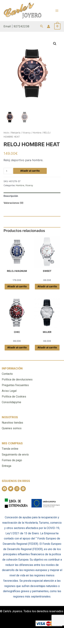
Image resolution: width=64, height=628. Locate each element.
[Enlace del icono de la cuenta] (48, 26)
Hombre (37, 132)
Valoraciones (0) (13, 202)
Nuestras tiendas (12, 422)
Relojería (15, 132)
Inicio (6, 132)
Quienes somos (12, 428)
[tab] (32, 196)
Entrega (6, 466)
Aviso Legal (9, 391)
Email (7, 26)
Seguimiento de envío (15, 454)
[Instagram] (17, 488)
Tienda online (10, 448)
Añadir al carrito (30, 170)
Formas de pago (12, 460)
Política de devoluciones (17, 379)
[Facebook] (4, 488)
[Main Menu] (57, 10)
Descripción (11, 195)
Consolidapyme (11, 402)
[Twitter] (10, 488)
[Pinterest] (23, 488)
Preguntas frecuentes (15, 385)
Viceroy (26, 132)
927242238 (21, 26)
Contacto (7, 373)
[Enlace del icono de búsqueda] (41, 26)
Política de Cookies (14, 396)
